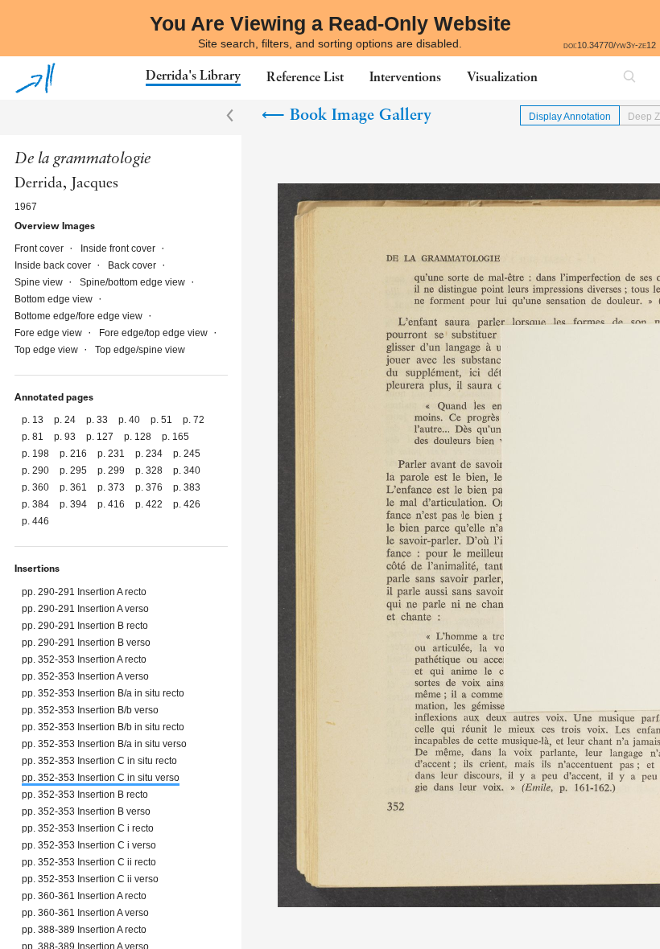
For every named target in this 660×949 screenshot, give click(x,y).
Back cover (133, 265)
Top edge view (47, 349)
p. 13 (34, 419)
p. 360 (37, 487)
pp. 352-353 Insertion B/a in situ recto (103, 693)
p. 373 (112, 487)
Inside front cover (119, 248)
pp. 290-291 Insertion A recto (84, 592)
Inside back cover (53, 265)
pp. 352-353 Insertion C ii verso (90, 879)
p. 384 (37, 504)
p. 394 (74, 504)
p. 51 (163, 419)
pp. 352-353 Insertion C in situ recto (99, 760)
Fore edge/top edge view (154, 333)
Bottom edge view (54, 299)
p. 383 (186, 487)
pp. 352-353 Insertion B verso (86, 811)
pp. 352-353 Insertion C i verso (89, 845)
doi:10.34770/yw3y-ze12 (609, 45)
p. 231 (112, 453)
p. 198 (37, 453)
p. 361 (74, 487)
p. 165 (175, 436)
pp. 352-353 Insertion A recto (84, 659)
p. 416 (112, 504)
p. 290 (37, 470)
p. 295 (74, 470)
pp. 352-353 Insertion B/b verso (90, 710)
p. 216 (74, 453)
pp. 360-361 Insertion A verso (85, 912)
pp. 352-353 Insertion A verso (85, 676)
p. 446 (35, 521)
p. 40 (130, 419)
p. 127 (101, 436)
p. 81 (34, 436)
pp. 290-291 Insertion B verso (86, 642)
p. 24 (66, 419)
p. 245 (186, 453)
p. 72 (193, 419)
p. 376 (150, 487)
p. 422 (150, 504)
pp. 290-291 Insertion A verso (85, 608)
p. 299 (112, 470)
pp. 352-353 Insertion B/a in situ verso (104, 744)
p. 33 (98, 419)
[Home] (35, 78)
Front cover (40, 248)
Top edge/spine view (140, 349)
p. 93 (66, 436)
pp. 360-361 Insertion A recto (84, 896)
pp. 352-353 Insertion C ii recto (89, 862)
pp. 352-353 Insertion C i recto (88, 828)
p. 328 (150, 470)
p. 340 (186, 470)
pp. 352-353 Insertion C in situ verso (100, 777)
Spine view (39, 282)
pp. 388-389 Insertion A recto (84, 929)
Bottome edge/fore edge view (79, 316)
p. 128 (139, 436)
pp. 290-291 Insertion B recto (85, 625)
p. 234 (150, 453)
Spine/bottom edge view (134, 282)
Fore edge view (49, 333)
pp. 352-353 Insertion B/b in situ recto (103, 727)
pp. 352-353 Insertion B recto (85, 794)
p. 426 (186, 504)
